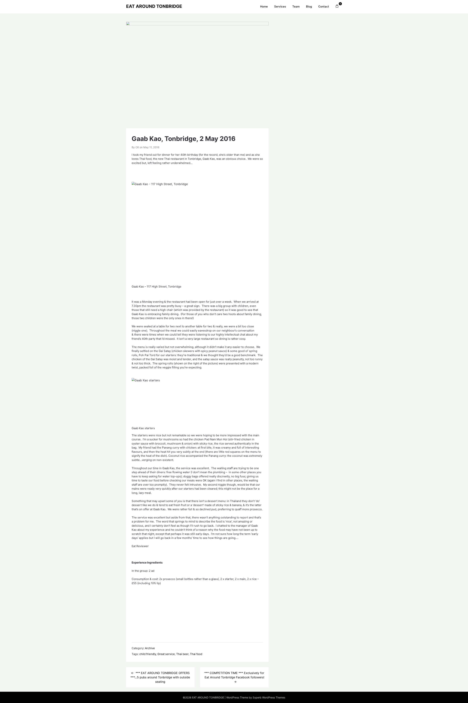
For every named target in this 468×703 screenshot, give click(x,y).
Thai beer (182, 654)
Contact (323, 6)
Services (280, 6)
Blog (309, 6)
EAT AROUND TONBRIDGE (154, 6)
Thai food (196, 654)
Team (296, 6)
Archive (150, 648)
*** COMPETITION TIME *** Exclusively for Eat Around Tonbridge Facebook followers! (234, 675)
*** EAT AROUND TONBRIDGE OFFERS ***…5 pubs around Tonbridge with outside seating (160, 677)
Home (264, 6)
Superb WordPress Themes (269, 697)
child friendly (147, 654)
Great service (166, 654)
